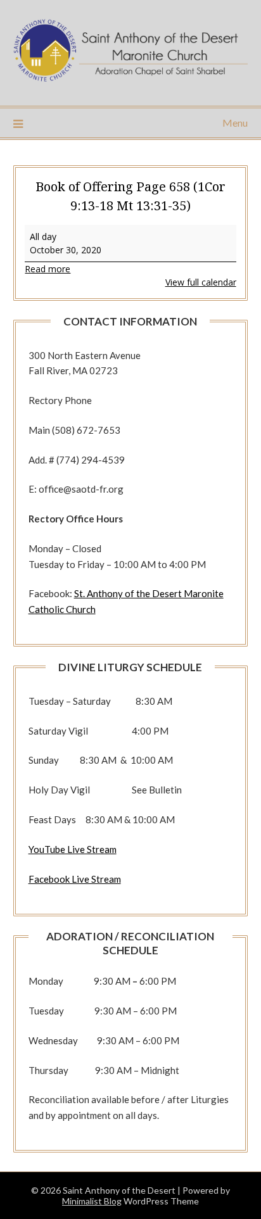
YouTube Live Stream (73, 849)
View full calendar (200, 282)
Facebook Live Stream (75, 879)
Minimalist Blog (92, 1201)
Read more (47, 269)
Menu (235, 123)
